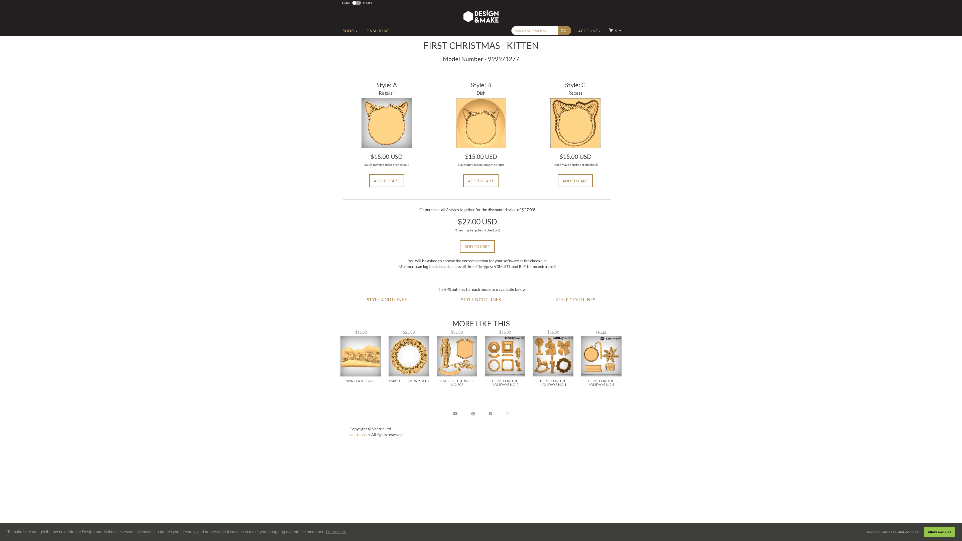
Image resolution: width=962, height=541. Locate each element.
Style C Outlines (575, 299)
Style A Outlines (387, 299)
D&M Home (378, 31)
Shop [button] (349, 31)
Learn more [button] (336, 532)
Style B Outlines (481, 299)
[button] (614, 31)
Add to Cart (387, 181)
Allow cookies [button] (939, 532)
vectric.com (359, 434)
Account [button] (588, 31)
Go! (564, 30)
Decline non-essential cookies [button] (893, 532)
